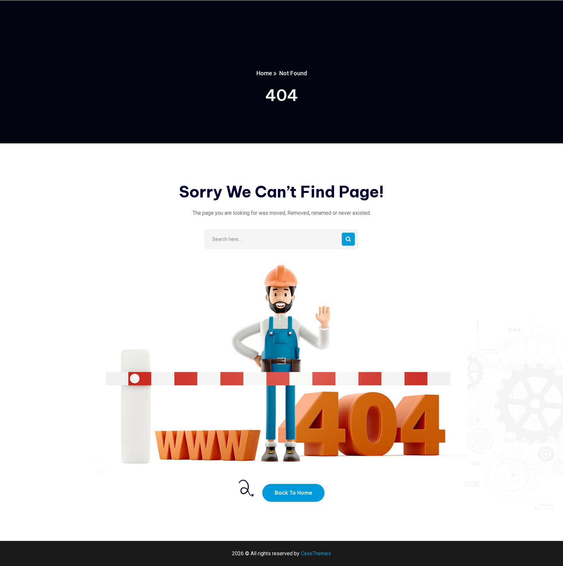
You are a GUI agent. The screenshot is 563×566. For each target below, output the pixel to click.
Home (264, 73)
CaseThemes (316, 553)
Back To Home (293, 492)
